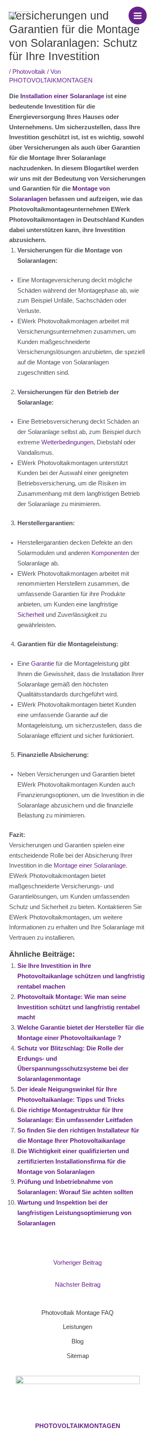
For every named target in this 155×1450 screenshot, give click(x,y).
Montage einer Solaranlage (90, 865)
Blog (77, 1341)
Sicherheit (30, 614)
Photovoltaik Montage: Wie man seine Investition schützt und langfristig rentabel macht (78, 1007)
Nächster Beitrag (77, 1284)
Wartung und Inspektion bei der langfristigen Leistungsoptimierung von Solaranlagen (74, 1213)
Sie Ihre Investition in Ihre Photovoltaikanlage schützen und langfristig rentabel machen (81, 976)
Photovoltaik (28, 71)
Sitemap (78, 1356)
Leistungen (77, 1327)
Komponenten (110, 553)
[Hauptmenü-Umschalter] (138, 16)
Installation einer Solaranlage (62, 96)
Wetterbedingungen (67, 442)
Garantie (42, 663)
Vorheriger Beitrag (77, 1262)
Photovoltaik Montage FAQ (77, 1312)
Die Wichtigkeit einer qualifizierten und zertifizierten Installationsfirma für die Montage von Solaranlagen (73, 1161)
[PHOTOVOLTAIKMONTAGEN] (18, 16)
